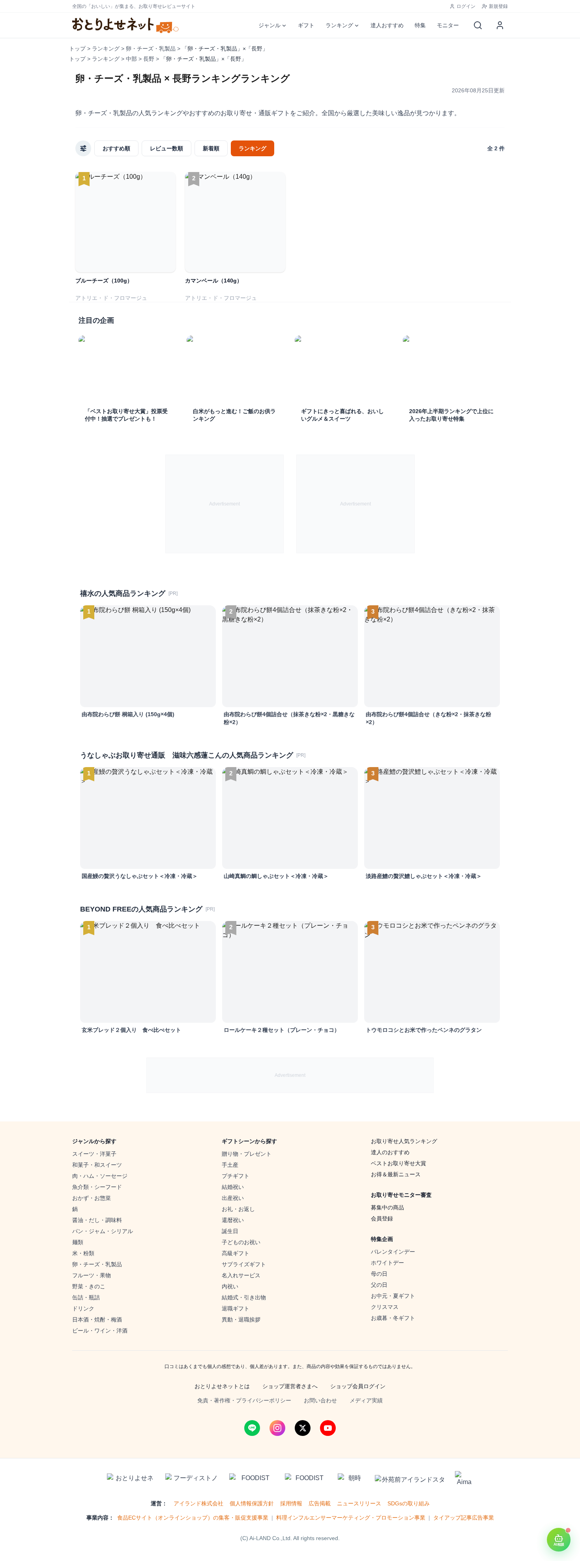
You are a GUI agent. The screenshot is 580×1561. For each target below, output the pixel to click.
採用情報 (291, 1503)
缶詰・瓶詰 (86, 1297)
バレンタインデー (393, 1251)
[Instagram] (277, 1428)
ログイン (466, 6)
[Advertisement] (224, 504)
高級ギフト (235, 1253)
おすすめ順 (116, 148)
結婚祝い (233, 1187)
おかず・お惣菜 (91, 1198)
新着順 (211, 148)
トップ (77, 48)
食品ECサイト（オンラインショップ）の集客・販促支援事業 (192, 1517)
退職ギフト (235, 1308)
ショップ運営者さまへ (290, 1386)
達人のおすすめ (390, 1152)
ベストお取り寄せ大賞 (398, 1163)
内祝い (230, 1286)
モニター (448, 25)
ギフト (306, 25)
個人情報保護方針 (252, 1503)
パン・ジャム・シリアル (102, 1231)
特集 (420, 25)
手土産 (230, 1165)
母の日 (379, 1274)
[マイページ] (500, 25)
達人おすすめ (387, 25)
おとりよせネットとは (222, 1386)
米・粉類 (83, 1253)
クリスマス (385, 1307)
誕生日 (230, 1231)
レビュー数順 (166, 148)
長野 (148, 59)
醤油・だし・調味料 (97, 1220)
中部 (131, 59)
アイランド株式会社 (198, 1503)
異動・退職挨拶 (241, 1319)
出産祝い (233, 1198)
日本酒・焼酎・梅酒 (97, 1319)
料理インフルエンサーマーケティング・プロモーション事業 (350, 1517)
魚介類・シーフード (97, 1187)
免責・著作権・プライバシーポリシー (244, 1400)
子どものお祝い (241, 1242)
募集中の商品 (387, 1207)
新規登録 (498, 6)
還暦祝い (233, 1220)
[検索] (478, 25)
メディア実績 (366, 1400)
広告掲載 (320, 1503)
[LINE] (252, 1428)
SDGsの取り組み (408, 1503)
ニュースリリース (359, 1503)
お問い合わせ (320, 1400)
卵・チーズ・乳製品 (151, 48)
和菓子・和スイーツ (97, 1165)
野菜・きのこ (88, 1286)
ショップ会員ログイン (357, 1386)
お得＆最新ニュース (396, 1174)
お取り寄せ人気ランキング (404, 1141)
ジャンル (269, 25)
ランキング (339, 25)
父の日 (379, 1285)
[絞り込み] (83, 148)
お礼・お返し (238, 1209)
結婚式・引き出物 (244, 1297)
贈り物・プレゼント (246, 1154)
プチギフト (235, 1176)
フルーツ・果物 (91, 1275)
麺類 (77, 1242)
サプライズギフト (244, 1264)
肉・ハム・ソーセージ (99, 1176)
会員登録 (382, 1218)
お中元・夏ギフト (393, 1296)
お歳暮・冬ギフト (393, 1318)
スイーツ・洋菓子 (94, 1154)
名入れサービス (241, 1275)
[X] (303, 1428)
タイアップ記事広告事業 (463, 1517)
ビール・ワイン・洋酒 (99, 1330)
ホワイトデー (387, 1263)
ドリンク (83, 1308)
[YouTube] (328, 1428)
